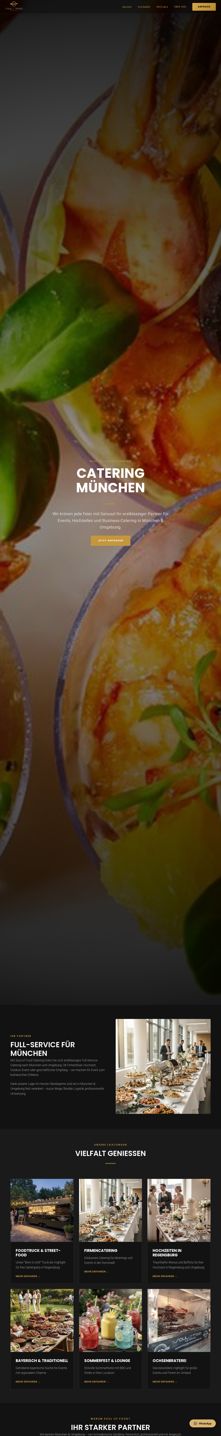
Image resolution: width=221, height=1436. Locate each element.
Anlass (127, 7)
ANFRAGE (204, 6)
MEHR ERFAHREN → (28, 1276)
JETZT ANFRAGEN (110, 540)
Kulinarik (144, 7)
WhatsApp (205, 1423)
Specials (162, 7)
